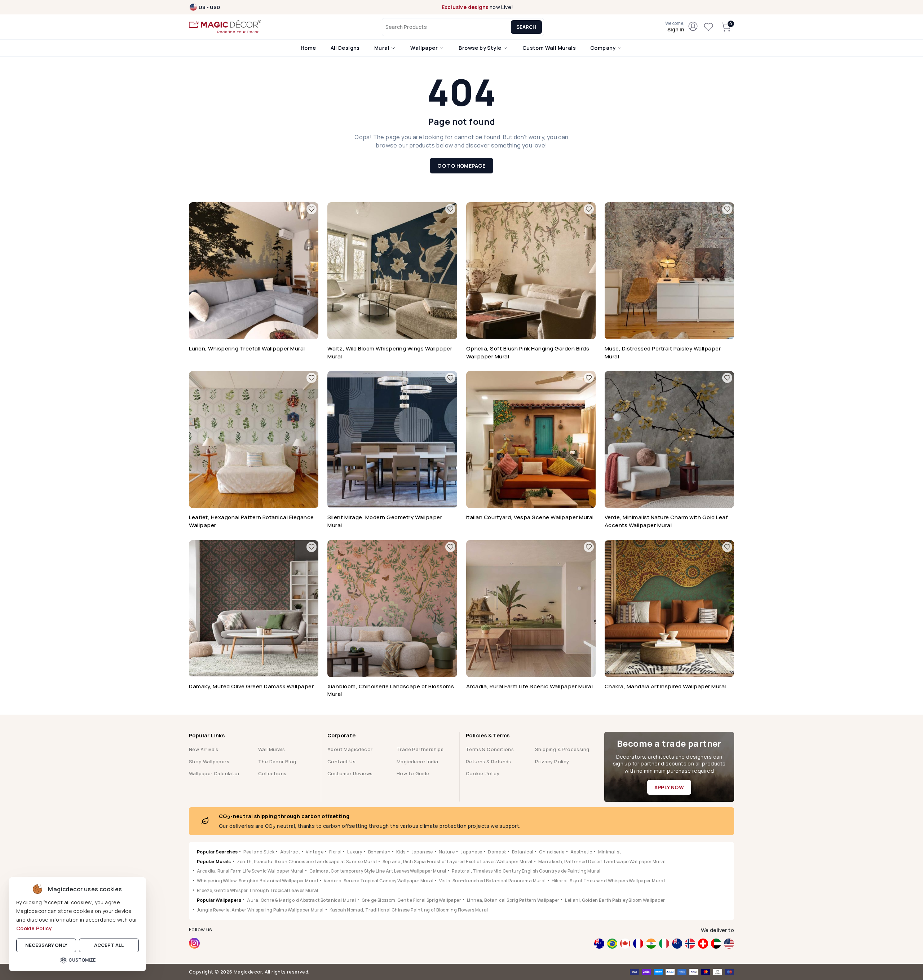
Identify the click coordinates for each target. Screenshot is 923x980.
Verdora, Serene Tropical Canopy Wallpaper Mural (378, 881)
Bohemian (379, 852)
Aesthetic (581, 852)
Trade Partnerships (420, 749)
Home (308, 47)
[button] (674, 27)
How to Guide (413, 773)
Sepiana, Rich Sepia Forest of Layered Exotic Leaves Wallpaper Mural (458, 861)
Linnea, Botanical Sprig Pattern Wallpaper (513, 900)
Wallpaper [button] (424, 47)
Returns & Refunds (488, 761)
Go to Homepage (461, 165)
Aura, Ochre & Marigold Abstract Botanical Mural (301, 900)
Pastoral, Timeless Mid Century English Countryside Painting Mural (526, 871)
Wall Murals (271, 749)
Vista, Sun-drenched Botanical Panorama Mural (492, 881)
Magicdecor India (417, 761)
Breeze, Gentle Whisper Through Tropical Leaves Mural (257, 890)
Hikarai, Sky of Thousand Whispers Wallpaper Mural (608, 881)
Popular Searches (217, 852)
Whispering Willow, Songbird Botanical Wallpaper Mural (257, 881)
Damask (497, 852)
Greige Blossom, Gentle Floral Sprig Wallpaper (411, 900)
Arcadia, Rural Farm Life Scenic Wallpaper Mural (250, 871)
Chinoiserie (551, 852)
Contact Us (341, 761)
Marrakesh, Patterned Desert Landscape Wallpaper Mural (602, 861)
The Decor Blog (277, 761)
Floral (335, 852)
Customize (82, 960)
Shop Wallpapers (209, 761)
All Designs (345, 47)
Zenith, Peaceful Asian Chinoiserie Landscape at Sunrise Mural (307, 861)
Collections (272, 773)
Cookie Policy (34, 928)
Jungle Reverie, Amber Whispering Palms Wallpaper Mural (260, 910)
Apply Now (669, 787)
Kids (401, 852)
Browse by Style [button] (480, 47)
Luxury (354, 852)
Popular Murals (214, 861)
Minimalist (609, 852)
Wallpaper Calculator (214, 773)
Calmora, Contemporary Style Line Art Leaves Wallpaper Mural (377, 871)
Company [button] (603, 47)
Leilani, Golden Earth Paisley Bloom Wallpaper (615, 900)
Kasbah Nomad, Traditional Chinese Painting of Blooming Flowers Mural (409, 910)
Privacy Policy (552, 761)
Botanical (523, 852)
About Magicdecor (349, 749)
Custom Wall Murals (549, 47)
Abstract (290, 852)
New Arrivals (203, 749)
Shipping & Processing (562, 749)
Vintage (314, 852)
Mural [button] (382, 47)
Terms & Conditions (490, 749)
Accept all (109, 945)
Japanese (422, 852)
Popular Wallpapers (219, 900)
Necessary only (46, 945)
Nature (447, 852)
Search (526, 27)
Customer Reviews (349, 773)
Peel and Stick (258, 852)
